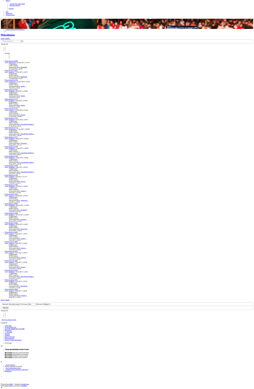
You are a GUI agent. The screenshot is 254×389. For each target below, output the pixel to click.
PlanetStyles (25, 384)
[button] (5, 50)
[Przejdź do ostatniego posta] (27, 67)
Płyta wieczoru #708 (11, 165)
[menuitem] (17, 4)
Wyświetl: (5, 304)
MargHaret (24, 286)
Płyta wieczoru (8, 35)
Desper (23, 115)
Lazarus (11, 72)
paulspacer (12, 81)
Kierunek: (40, 304)
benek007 (24, 210)
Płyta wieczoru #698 (11, 213)
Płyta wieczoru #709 (11, 156)
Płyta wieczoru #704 (11, 175)
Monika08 (24, 67)
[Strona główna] (16, 28)
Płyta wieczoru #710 (11, 146)
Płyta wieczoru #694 (11, 242)
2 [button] (5, 49)
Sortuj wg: (24, 304)
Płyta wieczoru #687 (11, 261)
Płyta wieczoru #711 (11, 137)
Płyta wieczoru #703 (11, 194)
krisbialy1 (23, 219)
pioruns (23, 181)
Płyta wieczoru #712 (11, 127)
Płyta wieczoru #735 (11, 108)
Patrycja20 (12, 62)
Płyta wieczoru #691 (11, 280)
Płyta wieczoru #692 (11, 270)
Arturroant (24, 229)
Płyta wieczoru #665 (11, 223)
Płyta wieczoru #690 (11, 289)
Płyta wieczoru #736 (11, 80)
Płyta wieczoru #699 (11, 204)
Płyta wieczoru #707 (11, 89)
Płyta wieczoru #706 (11, 184)
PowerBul (24, 143)
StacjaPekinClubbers (27, 124)
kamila (23, 86)
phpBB (11, 384)
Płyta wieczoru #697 (11, 70)
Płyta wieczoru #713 (11, 99)
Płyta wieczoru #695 (11, 232)
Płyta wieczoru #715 (11, 118)
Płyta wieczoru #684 (11, 61)
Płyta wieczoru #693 (11, 251)
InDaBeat (11, 91)
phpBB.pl (24, 386)
